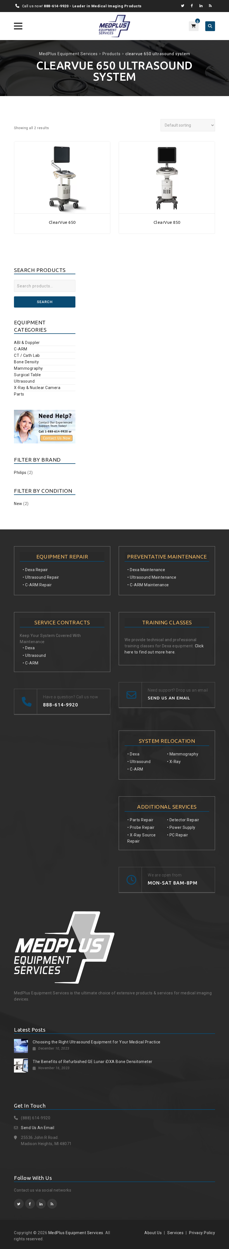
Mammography (28, 368)
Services (175, 1233)
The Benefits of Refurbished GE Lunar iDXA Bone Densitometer (92, 1061)
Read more (62, 210)
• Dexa (29, 648)
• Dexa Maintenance (146, 569)
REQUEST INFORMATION (62, 231)
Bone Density (26, 362)
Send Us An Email (37, 1127)
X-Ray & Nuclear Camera (37, 387)
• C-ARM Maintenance (148, 585)
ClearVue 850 (167, 222)
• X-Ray (174, 761)
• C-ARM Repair (37, 585)
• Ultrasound (34, 655)
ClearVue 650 (62, 222)
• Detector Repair (183, 820)
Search (45, 302)
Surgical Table (27, 375)
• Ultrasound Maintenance (151, 577)
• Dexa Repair (35, 569)
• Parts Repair (140, 820)
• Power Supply (181, 827)
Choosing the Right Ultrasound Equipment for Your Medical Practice (97, 1042)
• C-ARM (31, 663)
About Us (153, 1233)
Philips (20, 472)
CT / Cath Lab (27, 355)
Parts (19, 394)
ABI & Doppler (27, 342)
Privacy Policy (202, 1233)
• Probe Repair (140, 827)
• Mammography (183, 754)
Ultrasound (24, 381)
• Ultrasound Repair (41, 577)
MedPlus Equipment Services (75, 1233)
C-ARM (20, 349)
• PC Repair (177, 835)
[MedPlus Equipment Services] (114, 26)
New (18, 503)
